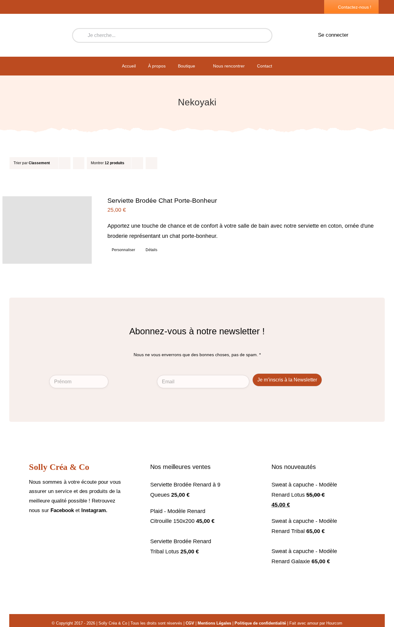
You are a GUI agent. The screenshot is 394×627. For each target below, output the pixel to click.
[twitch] (50, 529)
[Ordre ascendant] (79, 163)
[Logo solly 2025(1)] (40, 19)
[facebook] (31, 529)
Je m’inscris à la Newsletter (287, 379)
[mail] (60, 529)
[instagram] (40, 529)
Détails (151, 250)
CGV (190, 623)
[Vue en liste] (164, 163)
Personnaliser (123, 250)
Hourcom (334, 623)
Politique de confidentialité (260, 623)
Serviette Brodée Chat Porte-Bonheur (162, 200)
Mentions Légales (214, 623)
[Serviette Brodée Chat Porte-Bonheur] (47, 229)
